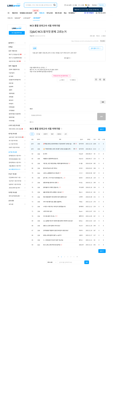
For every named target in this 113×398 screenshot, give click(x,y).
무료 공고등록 (102, 13)
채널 (65, 13)
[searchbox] (71, 262)
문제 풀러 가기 (95, 48)
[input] (63, 116)
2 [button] (64, 257)
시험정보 (59, 134)
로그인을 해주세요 (17, 32)
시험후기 (45, 134)
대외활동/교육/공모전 (26, 13)
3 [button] (67, 257)
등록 (101, 116)
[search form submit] (54, 5)
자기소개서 (49, 13)
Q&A (52, 134)
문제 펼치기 (67, 58)
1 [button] (61, 257)
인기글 (38, 134)
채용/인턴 (15, 13)
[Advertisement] (67, 91)
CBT (35, 12)
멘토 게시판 (58, 13)
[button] (58, 256)
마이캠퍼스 (72, 13)
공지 (66, 134)
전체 (32, 134)
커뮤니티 (41, 13)
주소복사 (102, 41)
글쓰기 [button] (102, 129)
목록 (103, 102)
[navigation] (16, 47)
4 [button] (70, 257)
